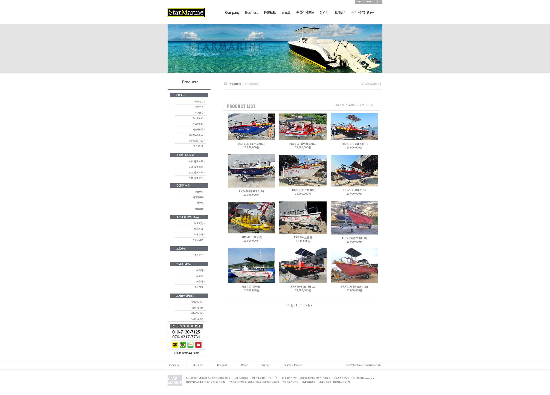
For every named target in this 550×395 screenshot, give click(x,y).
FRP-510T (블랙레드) (303, 286)
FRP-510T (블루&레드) (251, 143)
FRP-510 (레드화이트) (302, 190)
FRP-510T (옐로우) (251, 237)
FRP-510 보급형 (303, 237)
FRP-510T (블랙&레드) (354, 143)
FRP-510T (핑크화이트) (354, 286)
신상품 (369, 105)
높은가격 (350, 105)
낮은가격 (339, 105)
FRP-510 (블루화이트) (251, 191)
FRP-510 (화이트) (251, 286)
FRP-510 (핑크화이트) (354, 238)
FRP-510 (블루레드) (354, 190)
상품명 (360, 105)
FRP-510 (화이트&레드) (302, 143)
